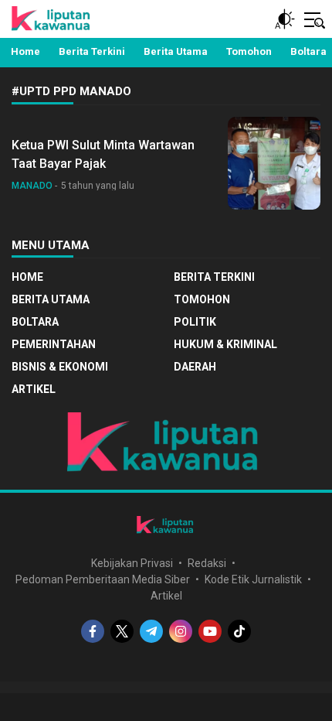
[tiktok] (239, 631)
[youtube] (210, 631)
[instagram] (180, 631)
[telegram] (151, 631)
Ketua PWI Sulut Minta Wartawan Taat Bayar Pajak (103, 154)
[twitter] (122, 631)
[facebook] (92, 631)
